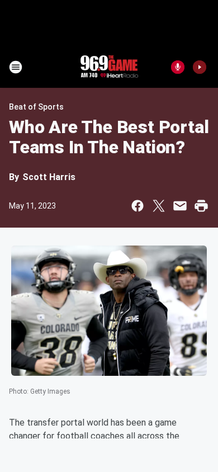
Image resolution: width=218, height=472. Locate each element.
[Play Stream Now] (199, 67)
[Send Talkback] (177, 67)
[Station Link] (109, 67)
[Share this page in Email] (180, 206)
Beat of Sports (36, 106)
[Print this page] (201, 206)
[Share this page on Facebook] (137, 206)
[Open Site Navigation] (15, 67)
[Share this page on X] (159, 206)
